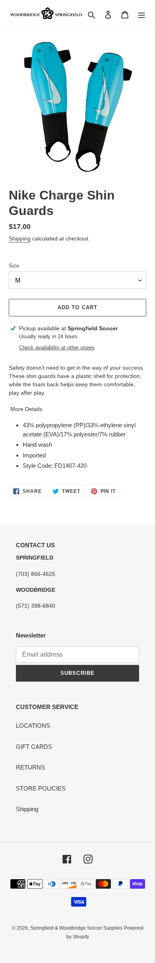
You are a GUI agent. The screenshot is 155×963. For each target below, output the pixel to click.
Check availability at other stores (57, 348)
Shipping (20, 238)
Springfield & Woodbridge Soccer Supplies (76, 928)
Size (14, 266)
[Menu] (141, 14)
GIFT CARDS (34, 746)
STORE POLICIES (41, 788)
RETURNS (30, 767)
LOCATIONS (33, 725)
